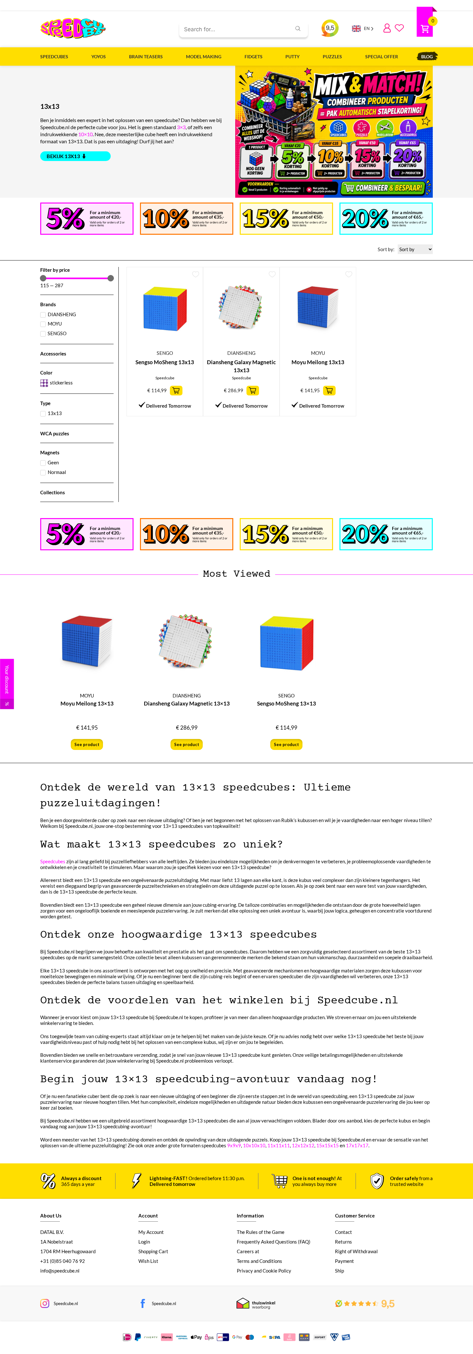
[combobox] (232, 29)
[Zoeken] (298, 29)
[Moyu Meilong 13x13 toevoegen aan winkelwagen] (329, 390)
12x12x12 (303, 1145)
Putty (292, 56)
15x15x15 (327, 1145)
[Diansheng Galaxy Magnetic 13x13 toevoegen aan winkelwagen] (252, 390)
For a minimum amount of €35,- (208, 215)
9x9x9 (234, 1145)
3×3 (181, 127)
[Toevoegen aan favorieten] (196, 274)
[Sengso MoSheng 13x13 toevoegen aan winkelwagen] (176, 390)
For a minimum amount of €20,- (105, 215)
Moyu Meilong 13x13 (318, 362)
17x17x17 (357, 1145)
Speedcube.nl (66, 1303)
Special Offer (381, 56)
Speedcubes (54, 56)
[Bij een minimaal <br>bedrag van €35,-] (166, 218)
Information (250, 1215)
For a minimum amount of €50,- (308, 215)
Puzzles (332, 56)
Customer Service (355, 1215)
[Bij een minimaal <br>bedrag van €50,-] (265, 218)
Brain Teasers (146, 56)
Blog (427, 56)
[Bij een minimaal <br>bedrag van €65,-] (365, 218)
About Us (50, 1215)
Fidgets (254, 56)
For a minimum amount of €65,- (407, 215)
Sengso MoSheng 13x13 (164, 362)
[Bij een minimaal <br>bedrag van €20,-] (65, 219)
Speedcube (164, 377)
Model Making (203, 56)
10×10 (85, 134)
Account (148, 1215)
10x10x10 (254, 1145)
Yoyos (98, 56)
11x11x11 (278, 1145)
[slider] (43, 278)
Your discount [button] (7, 685)
